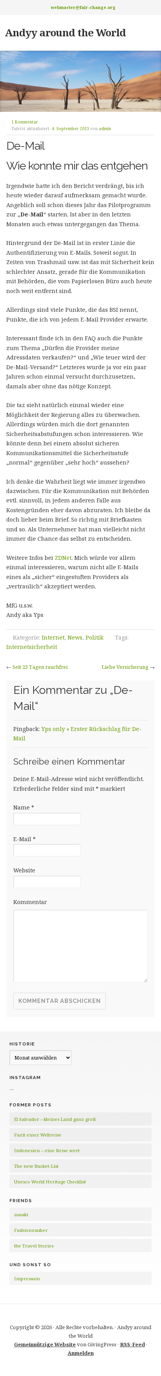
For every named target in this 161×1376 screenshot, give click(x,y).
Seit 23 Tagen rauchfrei (40, 666)
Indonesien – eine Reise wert (47, 1150)
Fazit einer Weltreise (37, 1135)
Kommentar (30, 902)
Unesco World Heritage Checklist (50, 1182)
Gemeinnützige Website (45, 1344)
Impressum (27, 1278)
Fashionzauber (31, 1230)
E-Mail (24, 839)
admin (105, 128)
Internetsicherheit (31, 646)
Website (24, 870)
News (75, 637)
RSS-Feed (132, 1344)
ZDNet (63, 557)
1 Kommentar (24, 122)
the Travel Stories (34, 1246)
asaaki (21, 1214)
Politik (95, 637)
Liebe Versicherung (125, 666)
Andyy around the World (65, 32)
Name (23, 807)
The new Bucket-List (36, 1166)
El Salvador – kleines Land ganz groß (55, 1119)
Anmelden (81, 1352)
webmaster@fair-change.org (83, 7)
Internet (53, 637)
